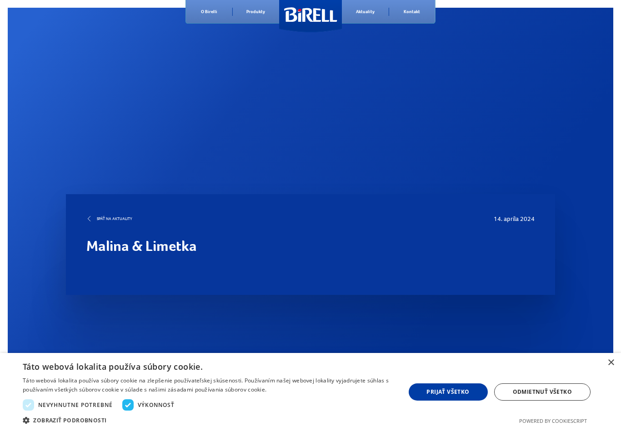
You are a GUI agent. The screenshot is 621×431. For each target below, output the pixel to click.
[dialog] (310, 392)
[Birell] (310, 11)
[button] (208, 420)
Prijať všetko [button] (447, 392)
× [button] (610, 362)
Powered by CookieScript (553, 420)
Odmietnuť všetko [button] (542, 392)
